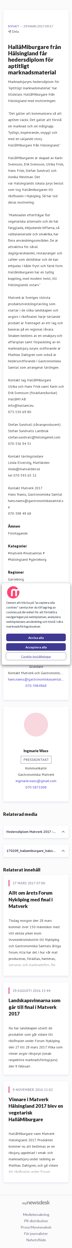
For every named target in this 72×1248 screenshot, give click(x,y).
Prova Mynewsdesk (36, 1227)
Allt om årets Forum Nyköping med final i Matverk (31, 899)
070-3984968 (36, 685)
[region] (36, 624)
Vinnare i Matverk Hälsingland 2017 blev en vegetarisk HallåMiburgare (36, 1109)
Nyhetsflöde (36, 1240)
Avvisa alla (36, 637)
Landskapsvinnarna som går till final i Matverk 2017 (34, 1006)
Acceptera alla (36, 647)
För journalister (36, 1233)
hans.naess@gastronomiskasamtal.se (36, 679)
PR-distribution (36, 1221)
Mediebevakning (36, 1214)
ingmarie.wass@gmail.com (36, 781)
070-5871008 (36, 787)
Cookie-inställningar (36, 656)
